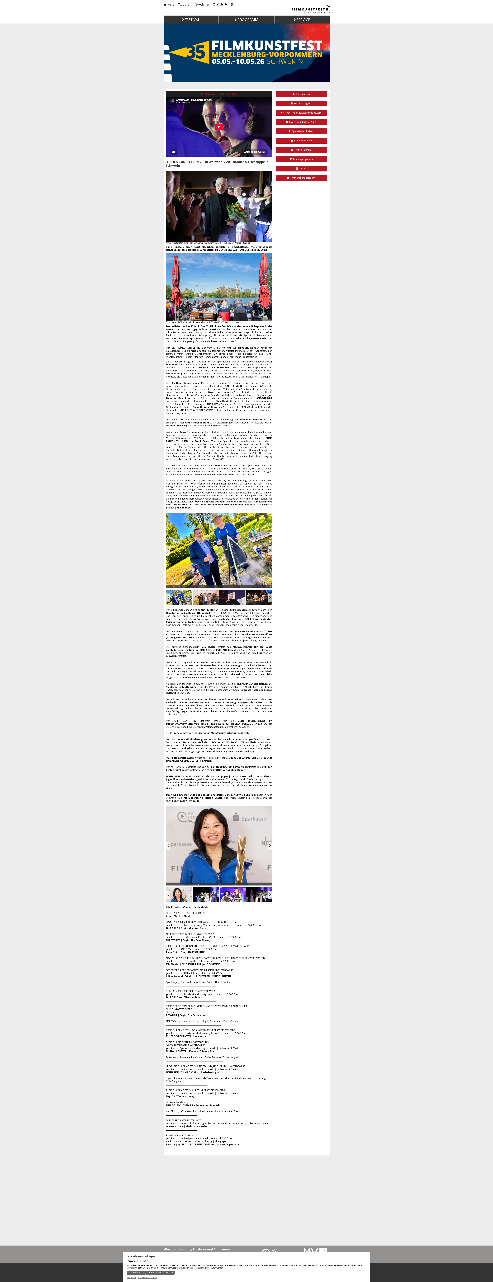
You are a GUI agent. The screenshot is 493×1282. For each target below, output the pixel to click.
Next (270, 550)
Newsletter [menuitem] (202, 4)
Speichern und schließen (160, 1272)
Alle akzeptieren (136, 1272)
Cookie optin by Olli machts (359, 1280)
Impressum (131, 1277)
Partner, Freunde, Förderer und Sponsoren (197, 1249)
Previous (168, 550)
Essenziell (133, 1261)
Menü (170, 4)
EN (232, 4)
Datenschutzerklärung (147, 1277)
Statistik (146, 1261)
